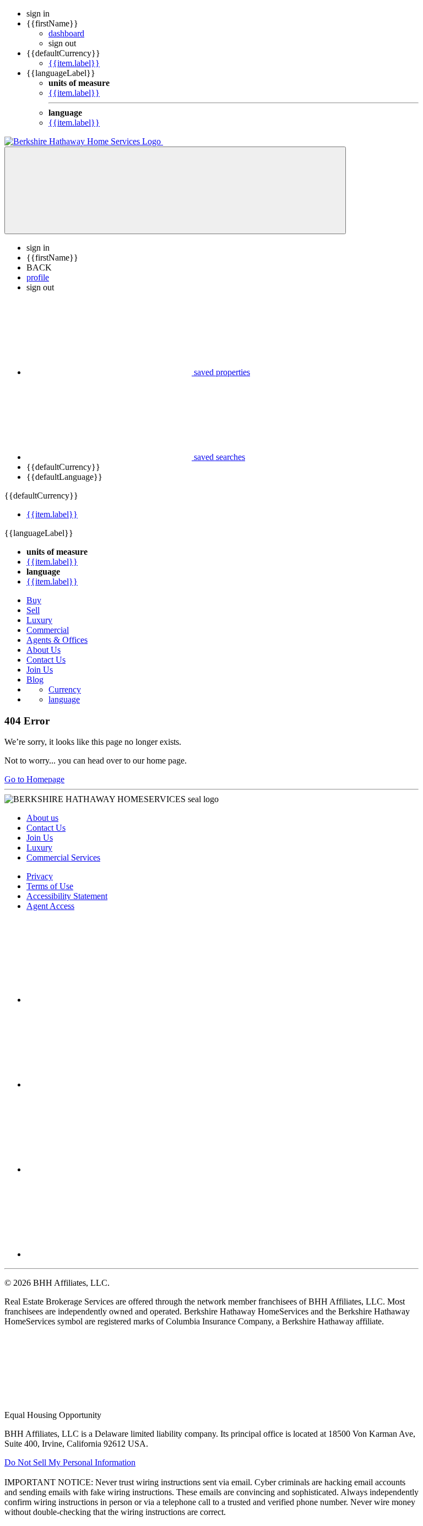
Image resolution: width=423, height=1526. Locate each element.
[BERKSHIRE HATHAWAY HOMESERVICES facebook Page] (109, 999)
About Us (43, 649)
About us (42, 817)
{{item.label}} (74, 63)
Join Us (39, 669)
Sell (33, 610)
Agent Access (50, 906)
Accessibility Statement (66, 896)
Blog (35, 679)
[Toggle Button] (175, 190)
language (64, 699)
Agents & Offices (57, 640)
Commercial (47, 630)
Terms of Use (49, 886)
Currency (64, 689)
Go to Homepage (34, 779)
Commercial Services (63, 857)
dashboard (66, 33)
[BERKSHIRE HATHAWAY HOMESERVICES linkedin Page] (109, 1169)
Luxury (39, 620)
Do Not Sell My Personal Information (69, 1462)
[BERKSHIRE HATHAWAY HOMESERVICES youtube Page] (109, 1254)
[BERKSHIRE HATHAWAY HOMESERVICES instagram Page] (109, 1084)
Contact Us (46, 659)
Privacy (39, 876)
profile (37, 277)
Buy (33, 600)
